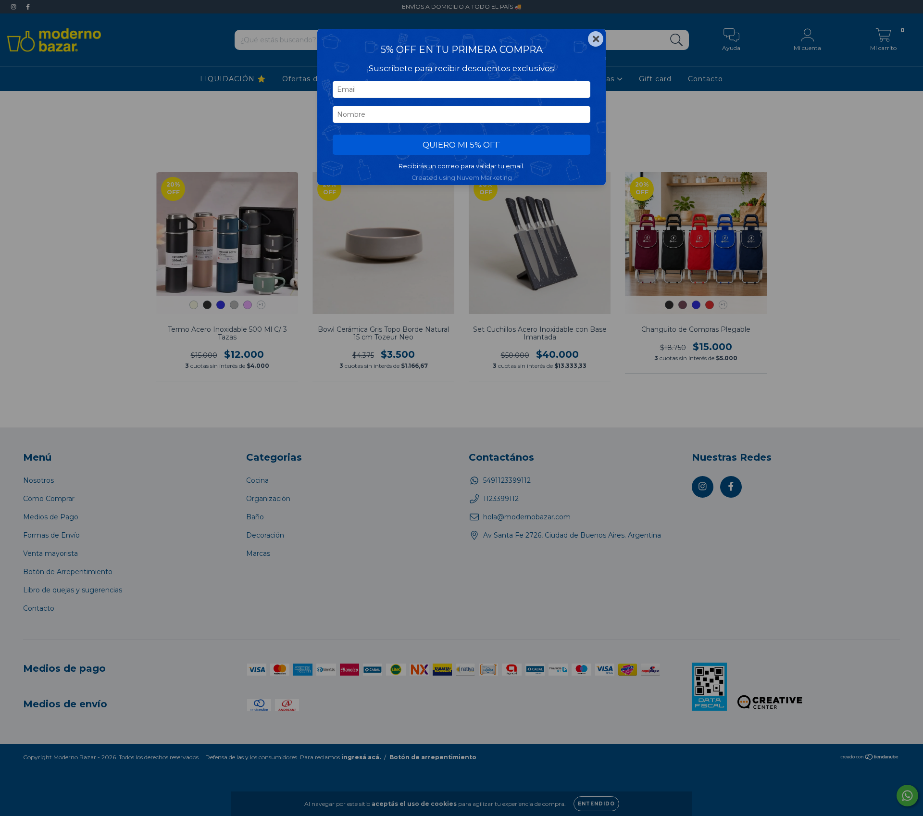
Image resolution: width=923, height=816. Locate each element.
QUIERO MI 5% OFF (461, 145)
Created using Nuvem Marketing (462, 177)
